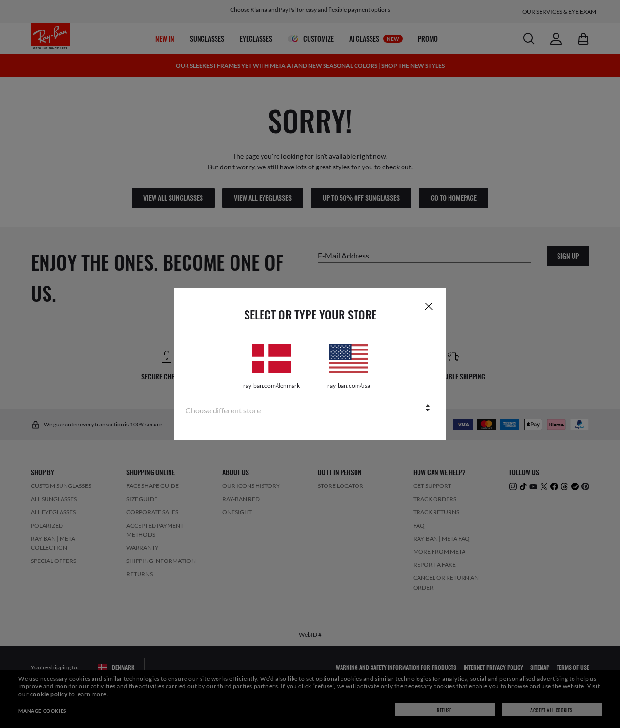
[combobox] (310, 408)
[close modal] (428, 306)
